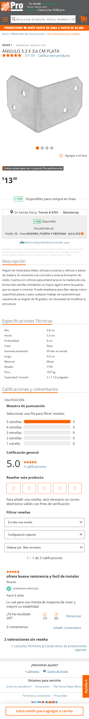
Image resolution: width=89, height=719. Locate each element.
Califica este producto (54, 55)
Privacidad (60, 695)
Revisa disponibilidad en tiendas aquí (47, 242)
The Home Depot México (68, 686)
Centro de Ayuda (57, 671)
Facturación (42, 686)
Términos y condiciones (36, 695)
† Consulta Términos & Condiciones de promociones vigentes (49, 648)
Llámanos (33, 671)
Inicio (5, 34)
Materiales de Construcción (27, 34)
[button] (6, 19)
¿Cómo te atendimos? (19, 686)
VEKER (6, 45)
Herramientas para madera (63, 34)
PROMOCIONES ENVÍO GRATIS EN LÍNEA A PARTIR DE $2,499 (43, 28)
